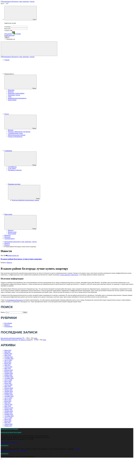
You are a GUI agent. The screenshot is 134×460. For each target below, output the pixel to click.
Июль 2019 (7, 399)
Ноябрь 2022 (8, 353)
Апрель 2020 (8, 385)
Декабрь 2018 (8, 411)
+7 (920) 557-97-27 (12, 450)
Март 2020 (7, 386)
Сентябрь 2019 (8, 396)
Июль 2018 (7, 419)
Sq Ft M (5, 3)
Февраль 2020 (8, 388)
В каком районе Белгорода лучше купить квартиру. (21, 259)
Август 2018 (8, 417)
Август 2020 (8, 380)
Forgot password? (9, 35)
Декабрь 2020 (8, 373)
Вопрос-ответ (12, 232)
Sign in (7, 37)
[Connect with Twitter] (18, 34)
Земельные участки (14, 95)
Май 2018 (7, 422)
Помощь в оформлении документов (19, 131)
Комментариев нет (13, 255)
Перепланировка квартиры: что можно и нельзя (16, 340)
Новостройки (12, 100)
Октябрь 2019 (8, 394)
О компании (8, 150)
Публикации (8, 326)
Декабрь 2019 (8, 391)
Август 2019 (8, 398)
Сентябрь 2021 (8, 358)
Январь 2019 (8, 409)
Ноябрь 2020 (8, 375)
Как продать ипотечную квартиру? (12, 338)
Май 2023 (7, 352)
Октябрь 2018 (8, 414)
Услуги (6, 114)
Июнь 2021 (7, 363)
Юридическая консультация (16, 135)
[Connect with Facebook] (8, 34)
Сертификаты (12, 167)
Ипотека (10, 130)
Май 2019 (7, 403)
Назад (34, 88)
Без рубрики (8, 323)
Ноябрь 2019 (8, 393)
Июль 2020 (7, 381)
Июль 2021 (7, 362)
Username (7, 27)
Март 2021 (7, 368)
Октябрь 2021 (8, 357)
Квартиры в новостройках (16, 93)
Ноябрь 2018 (8, 412)
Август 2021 (8, 360)
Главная (6, 60)
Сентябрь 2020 (8, 378)
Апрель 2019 (8, 404)
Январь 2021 (8, 371)
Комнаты (11, 91)
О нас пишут (12, 168)
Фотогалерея (12, 233)
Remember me (11, 39)
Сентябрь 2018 (8, 416)
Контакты (7, 237)
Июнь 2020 (7, 383)
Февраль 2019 (8, 408)
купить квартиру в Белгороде (69, 275)
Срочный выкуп (9, 238)
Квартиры (11, 90)
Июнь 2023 (7, 350)
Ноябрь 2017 (8, 426)
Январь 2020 (8, 389)
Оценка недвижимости (15, 136)
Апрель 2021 (8, 366)
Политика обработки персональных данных (25, 200)
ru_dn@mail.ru (22, 450)
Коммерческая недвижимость (17, 98)
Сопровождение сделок (15, 133)
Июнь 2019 (7, 401)
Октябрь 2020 (8, 376)
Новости (10, 230)
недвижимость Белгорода (15, 300)
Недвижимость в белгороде (9, 442)
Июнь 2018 (7, 421)
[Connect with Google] (13, 34)
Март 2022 (7, 355)
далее (35, 338)
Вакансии (7, 235)
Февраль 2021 (8, 370)
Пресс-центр (8, 214)
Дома (9, 96)
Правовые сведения (14, 184)
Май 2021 (7, 365)
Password (7, 28)
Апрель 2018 (8, 424)
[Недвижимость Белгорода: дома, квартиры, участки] (17, 1)
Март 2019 (7, 406)
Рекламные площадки (15, 170)
